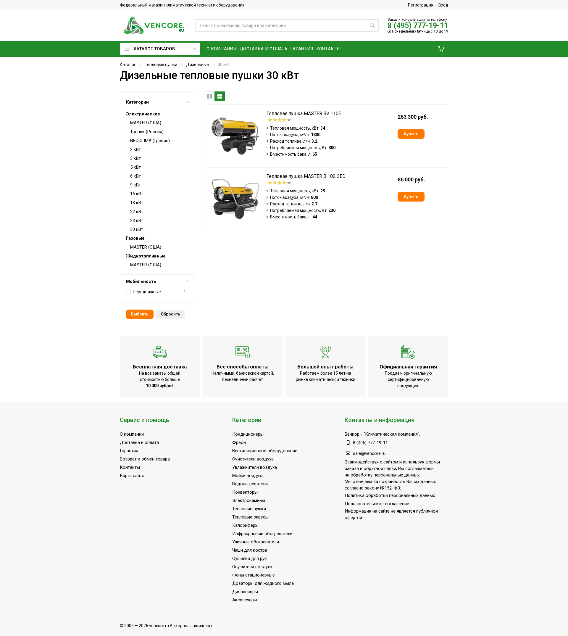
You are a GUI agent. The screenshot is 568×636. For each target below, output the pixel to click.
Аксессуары (244, 600)
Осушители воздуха (252, 566)
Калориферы (245, 525)
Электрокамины (248, 500)
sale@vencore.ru (369, 453)
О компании (132, 434)
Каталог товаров (154, 48)
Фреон (239, 442)
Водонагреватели (250, 484)
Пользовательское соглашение (377, 503)
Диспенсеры (245, 591)
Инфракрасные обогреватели (262, 533)
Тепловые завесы (250, 517)
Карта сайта (132, 475)
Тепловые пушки (161, 64)
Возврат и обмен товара (145, 459)
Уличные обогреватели (255, 542)
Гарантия (129, 450)
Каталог (128, 64)
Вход (443, 5)
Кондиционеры (248, 434)
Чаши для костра (249, 550)
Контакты (130, 467)
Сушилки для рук (249, 558)
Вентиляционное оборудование (264, 450)
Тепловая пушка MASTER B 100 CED (306, 176)
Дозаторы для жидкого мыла (263, 583)
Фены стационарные (253, 575)
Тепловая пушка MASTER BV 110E (304, 113)
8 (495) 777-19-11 (418, 25)
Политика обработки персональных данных (390, 495)
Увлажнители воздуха (254, 467)
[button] (441, 49)
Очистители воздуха (253, 459)
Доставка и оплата (139, 442)
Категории (137, 102)
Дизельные (197, 64)
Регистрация (420, 5)
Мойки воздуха (248, 475)
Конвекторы (245, 492)
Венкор (352, 434)
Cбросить (170, 314)
